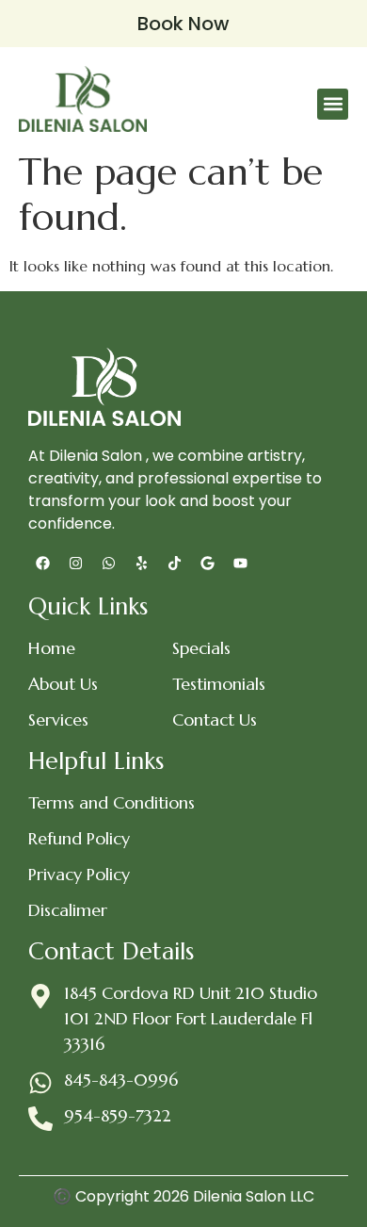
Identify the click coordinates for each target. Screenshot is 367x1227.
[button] (332, 104)
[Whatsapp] (108, 563)
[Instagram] (75, 563)
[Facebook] (42, 563)
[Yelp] (141, 563)
